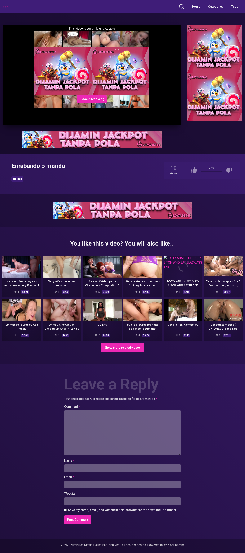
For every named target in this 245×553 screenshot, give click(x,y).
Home (196, 6)
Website (69, 493)
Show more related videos (122, 347)
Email (69, 477)
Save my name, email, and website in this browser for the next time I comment (122, 510)
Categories (216, 6)
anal (19, 178)
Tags (234, 6)
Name (69, 460)
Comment (72, 406)
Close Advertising (91, 99)
